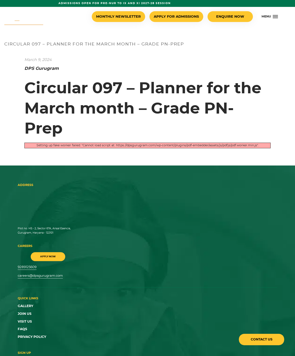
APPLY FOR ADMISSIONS (181, 16)
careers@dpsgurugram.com (39, 274)
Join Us (24, 312)
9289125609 (27, 266)
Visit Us (24, 319)
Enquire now (231, 16)
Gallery (25, 304)
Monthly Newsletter (130, 16)
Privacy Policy (31, 334)
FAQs (22, 326)
